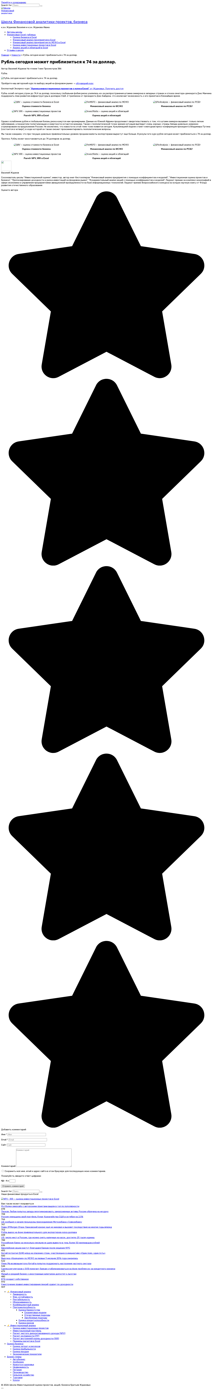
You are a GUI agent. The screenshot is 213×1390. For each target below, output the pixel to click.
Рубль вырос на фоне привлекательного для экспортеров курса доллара (39, 1232)
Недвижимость (21, 1367)
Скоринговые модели (35, 1312)
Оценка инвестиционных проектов (31, 1328)
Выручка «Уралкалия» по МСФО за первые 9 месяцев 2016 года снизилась (39, 1258)
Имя (4, 1134)
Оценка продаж (21, 1351)
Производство (20, 1372)
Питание (17, 1369)
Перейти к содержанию (13, 2)
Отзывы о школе (15, 50)
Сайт (3, 1145)
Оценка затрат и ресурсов (26, 1346)
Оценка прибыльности (24, 1349)
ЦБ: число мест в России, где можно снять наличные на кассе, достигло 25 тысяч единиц (48, 1237)
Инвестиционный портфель (27, 1330)
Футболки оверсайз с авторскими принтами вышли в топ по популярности (40, 1206)
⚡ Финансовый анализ (19, 1291)
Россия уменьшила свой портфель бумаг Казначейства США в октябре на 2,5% (42, 1216)
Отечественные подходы (37, 1315)
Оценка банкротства (29, 1310)
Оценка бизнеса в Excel (25, 37)
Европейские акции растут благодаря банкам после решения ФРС (35, 1248)
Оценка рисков (26, 1323)
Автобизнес (19, 1359)
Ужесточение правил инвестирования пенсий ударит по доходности (37, 1284)
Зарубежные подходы (35, 1317)
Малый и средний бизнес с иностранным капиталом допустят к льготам (38, 1274)
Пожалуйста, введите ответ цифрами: (21, 1176)
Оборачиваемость (22, 1302)
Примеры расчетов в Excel (26, 1341)
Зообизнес (18, 1362)
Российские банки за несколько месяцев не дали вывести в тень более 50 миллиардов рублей (50, 1242)
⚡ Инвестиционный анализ (21, 1325)
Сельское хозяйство (23, 1375)
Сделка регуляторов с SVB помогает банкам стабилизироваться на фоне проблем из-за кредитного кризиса (58, 1268)
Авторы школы (14, 32)
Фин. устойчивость (23, 1297)
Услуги (16, 1380)
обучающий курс (84, 83)
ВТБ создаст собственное (15, 1279)
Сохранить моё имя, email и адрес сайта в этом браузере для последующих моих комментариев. (55, 1171)
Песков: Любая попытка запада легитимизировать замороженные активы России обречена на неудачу (55, 1211)
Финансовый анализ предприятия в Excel (34, 40)
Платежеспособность (24, 1307)
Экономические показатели (27, 1354)
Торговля (17, 1377)
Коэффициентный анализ (26, 1304)
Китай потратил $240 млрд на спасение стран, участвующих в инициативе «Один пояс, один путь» (53, 1253)
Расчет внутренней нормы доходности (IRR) (36, 1338)
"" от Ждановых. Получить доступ (76, 88)
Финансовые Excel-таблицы (21, 34)
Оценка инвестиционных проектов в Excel (34, 45)
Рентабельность (21, 1299)
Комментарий (8, 1166)
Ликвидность (20, 1294)
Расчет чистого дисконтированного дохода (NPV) (39, 1333)
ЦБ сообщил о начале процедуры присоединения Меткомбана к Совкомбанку (41, 1222)
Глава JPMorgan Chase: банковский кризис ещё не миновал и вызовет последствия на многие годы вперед (56, 1227)
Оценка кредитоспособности (34, 1320)
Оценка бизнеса (15, 1343)
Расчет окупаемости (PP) (26, 1336)
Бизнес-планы (14, 1356)
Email (4, 1139)
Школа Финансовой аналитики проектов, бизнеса (44, 22)
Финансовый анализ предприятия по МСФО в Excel (39, 42)
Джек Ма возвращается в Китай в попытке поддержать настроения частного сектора (46, 1263)
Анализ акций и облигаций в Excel (30, 47)
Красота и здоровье (23, 1364)
